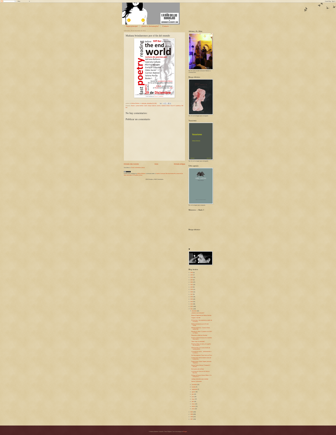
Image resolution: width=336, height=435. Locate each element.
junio (193, 396)
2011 (191, 309)
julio (193, 394)
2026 (191, 272)
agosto (193, 391)
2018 (191, 292)
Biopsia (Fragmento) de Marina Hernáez (201, 315)
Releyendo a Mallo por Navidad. (199, 335)
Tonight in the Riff (195, 317)
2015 (191, 299)
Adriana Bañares (141, 173)
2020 (191, 287)
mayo (193, 399)
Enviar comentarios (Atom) (138, 167)
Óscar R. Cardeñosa (158, 96)
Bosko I (133, 105)
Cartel (145, 105)
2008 (191, 416)
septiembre (195, 389)
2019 (191, 289)
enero (193, 408)
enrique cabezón (152, 105)
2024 (191, 277)
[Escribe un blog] (165, 103)
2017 (191, 294)
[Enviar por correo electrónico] (163, 103)
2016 (191, 296)
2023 (191, 279)
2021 (191, 284)
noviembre (194, 384)
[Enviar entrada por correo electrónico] (160, 103)
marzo (193, 404)
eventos (159, 105)
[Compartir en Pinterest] (170, 103)
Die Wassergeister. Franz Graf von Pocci (201, 355)
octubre (194, 387)
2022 (191, 282)
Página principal (132, 26)
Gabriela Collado (165, 105)
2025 (191, 275)
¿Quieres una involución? (197, 313)
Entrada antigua (179, 164)
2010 (191, 412)
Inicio (156, 164)
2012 (191, 306)
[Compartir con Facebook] (168, 103)
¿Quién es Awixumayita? (150, 26)
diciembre (194, 311)
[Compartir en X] (167, 103)
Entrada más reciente (131, 164)
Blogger (185, 431)
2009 (191, 414)
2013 (191, 304)
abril (193, 401)
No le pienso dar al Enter (197, 369)
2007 (191, 419)
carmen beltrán (139, 105)
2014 (191, 301)
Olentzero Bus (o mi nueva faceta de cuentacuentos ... (200, 348)
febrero (194, 406)
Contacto (165, 26)
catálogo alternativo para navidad (199, 379)
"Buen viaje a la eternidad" (198, 341)
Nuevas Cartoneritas (196, 381)
